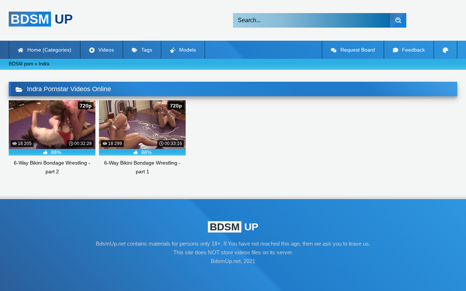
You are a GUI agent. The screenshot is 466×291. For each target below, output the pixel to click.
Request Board (357, 50)
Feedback (412, 50)
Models (187, 50)
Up (42, 19)
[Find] (398, 20)
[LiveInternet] (233, 275)
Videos (105, 50)
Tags (146, 50)
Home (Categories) (48, 50)
